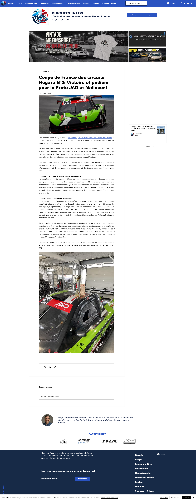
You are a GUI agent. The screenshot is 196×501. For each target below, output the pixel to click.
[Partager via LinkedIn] (50, 367)
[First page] (137, 146)
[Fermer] (193, 497)
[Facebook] (181, 3)
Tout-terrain (141, 468)
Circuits (139, 455)
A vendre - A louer (145, 491)
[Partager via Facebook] (40, 367)
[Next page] (153, 146)
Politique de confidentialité (109, 498)
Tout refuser (175, 498)
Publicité (139, 486)
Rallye (138, 459)
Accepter (186, 498)
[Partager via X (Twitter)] (45, 367)
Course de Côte (143, 464)
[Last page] (158, 146)
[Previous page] (142, 146)
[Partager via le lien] (55, 367)
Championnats (142, 473)
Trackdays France (144, 477)
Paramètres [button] (164, 498)
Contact (139, 482)
